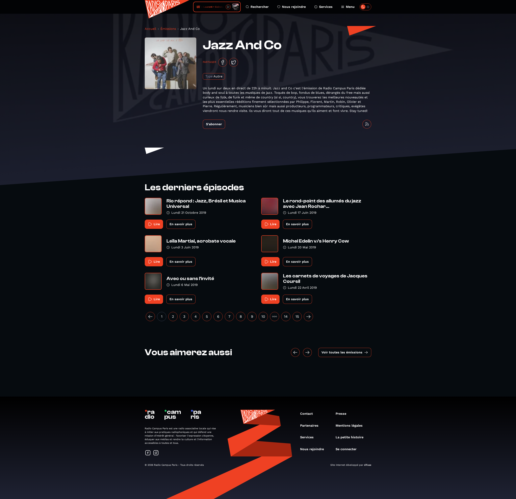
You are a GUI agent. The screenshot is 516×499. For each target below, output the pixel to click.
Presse (341, 414)
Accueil (150, 29)
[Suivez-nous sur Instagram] (156, 453)
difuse (367, 465)
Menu (350, 7)
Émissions (168, 29)
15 (297, 316)
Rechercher (260, 7)
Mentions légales (349, 425)
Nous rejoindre (294, 7)
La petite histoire (349, 437)
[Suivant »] (308, 316)
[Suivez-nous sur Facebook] (148, 453)
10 (263, 316)
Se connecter (346, 449)
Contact (306, 414)
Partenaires (309, 425)
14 (286, 316)
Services (326, 7)
